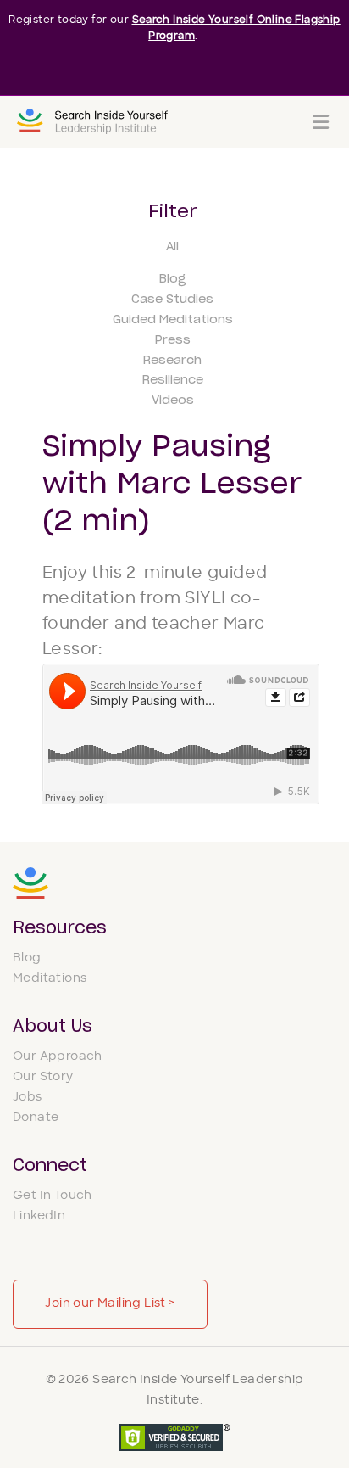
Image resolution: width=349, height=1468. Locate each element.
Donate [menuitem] (35, 1118)
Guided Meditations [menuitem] (173, 320)
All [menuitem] (172, 247)
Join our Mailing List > (109, 1303)
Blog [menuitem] (172, 279)
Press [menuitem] (173, 340)
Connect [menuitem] (50, 1165)
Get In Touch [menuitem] (52, 1196)
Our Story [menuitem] (43, 1077)
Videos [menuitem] (173, 400)
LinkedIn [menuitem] (39, 1216)
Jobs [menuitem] (27, 1097)
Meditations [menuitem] (49, 978)
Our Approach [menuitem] (57, 1057)
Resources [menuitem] (60, 928)
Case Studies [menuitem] (172, 299)
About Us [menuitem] (52, 1026)
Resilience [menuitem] (172, 380)
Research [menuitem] (172, 361)
